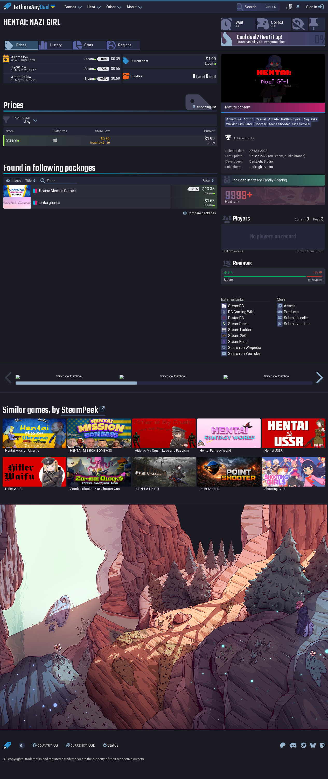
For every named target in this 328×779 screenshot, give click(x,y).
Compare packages (201, 213)
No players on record (273, 236)
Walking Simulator (239, 124)
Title (28, 180)
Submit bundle (296, 318)
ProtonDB (236, 318)
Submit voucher (297, 324)
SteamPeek (238, 324)
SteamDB (236, 306)
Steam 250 (237, 336)
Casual (261, 119)
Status (112, 745)
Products (291, 312)
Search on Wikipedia (244, 348)
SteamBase (238, 342)
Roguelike (310, 119)
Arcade (273, 119)
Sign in (311, 7)
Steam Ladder (240, 330)
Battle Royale (291, 119)
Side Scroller (301, 124)
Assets (289, 306)
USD (83, 745)
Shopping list (206, 107)
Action (248, 119)
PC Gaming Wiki (241, 312)
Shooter (260, 124)
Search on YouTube (244, 353)
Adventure (233, 119)
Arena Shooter (279, 124)
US (47, 745)
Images (16, 180)
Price (207, 180)
